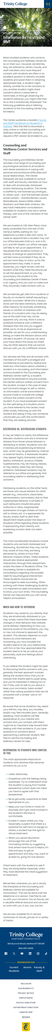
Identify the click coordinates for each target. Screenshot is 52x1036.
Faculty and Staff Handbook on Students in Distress (25, 123)
